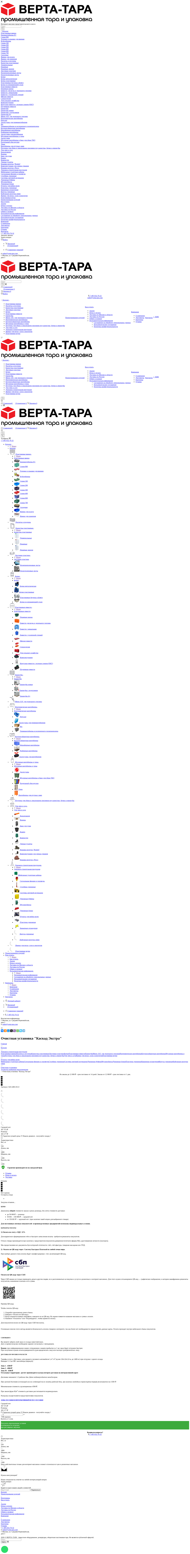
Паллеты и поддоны (23, 1054)
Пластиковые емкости (22, 611)
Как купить (14, 959)
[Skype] (20, 1031)
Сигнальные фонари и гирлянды (36, 1062)
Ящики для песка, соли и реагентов (89, 1056)
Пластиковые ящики (21, 458)
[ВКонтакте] (2, 1031)
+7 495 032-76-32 (7, 233)
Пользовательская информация (25, 975)
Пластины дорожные (134, 1062)
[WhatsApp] (17, 1031)
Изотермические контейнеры (25, 711)
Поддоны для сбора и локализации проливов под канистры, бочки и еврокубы (34, 1056)
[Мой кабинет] (2, 401)
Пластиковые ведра (110, 1056)
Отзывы (8, 1439)
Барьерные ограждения (150, 1062)
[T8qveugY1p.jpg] (25, 1241)
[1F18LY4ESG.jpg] (25, 1191)
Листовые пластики (21, 559)
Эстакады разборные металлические (14, 1070)
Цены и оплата (10, 1441)
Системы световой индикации (75, 1062)
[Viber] (14, 1031)
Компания (13, 987)
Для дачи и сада (20, 810)
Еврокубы (18, 679)
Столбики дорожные (56, 1062)
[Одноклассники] (5, 1031)
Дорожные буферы (94, 1062)
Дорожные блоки (119, 1062)
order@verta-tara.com (10, 253)
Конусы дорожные (166, 1062)
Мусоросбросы (107, 1062)
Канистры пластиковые (23, 532)
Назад (14, 446)
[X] (11, 1031)
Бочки (16, 580)
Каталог (13, 448)
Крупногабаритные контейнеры (26, 740)
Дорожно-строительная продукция (27, 869)
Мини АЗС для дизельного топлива (106, 1054)
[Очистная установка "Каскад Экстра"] (25, 1141)
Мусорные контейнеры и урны (25, 766)
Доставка (8, 1443)
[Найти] (3, 28)
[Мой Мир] (8, 1031)
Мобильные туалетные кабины (12, 1062)
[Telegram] (23, 1031)
